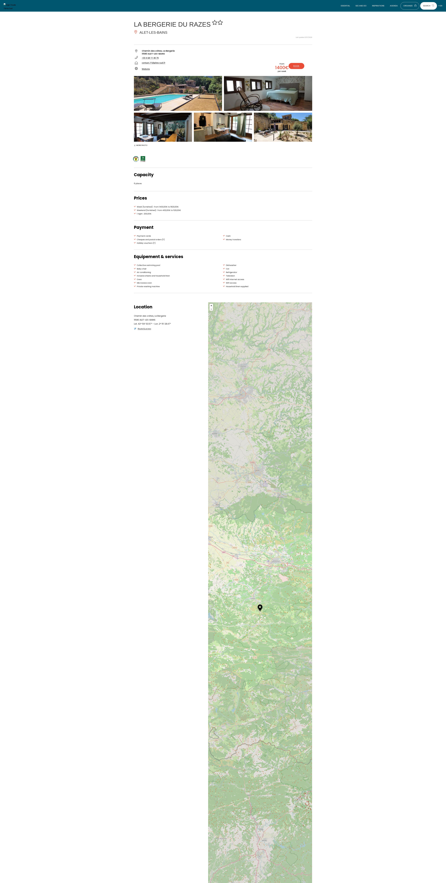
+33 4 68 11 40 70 (150, 57)
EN (441, 5)
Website (146, 69)
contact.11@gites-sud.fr (153, 62)
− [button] (211, 309)
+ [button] (211, 305)
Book (296, 66)
